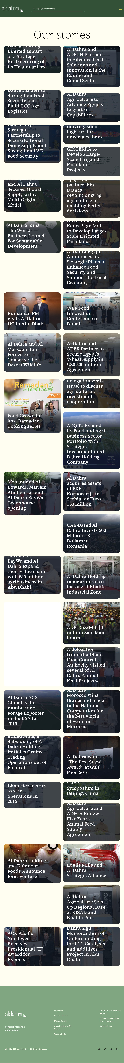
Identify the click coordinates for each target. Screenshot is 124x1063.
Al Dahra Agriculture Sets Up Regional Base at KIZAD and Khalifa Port (86, 907)
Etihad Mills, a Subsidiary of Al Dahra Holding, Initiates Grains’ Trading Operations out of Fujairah (27, 752)
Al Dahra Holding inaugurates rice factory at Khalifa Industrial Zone (86, 584)
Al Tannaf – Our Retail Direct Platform (109, 1019)
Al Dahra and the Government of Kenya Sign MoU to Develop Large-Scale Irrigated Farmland (86, 228)
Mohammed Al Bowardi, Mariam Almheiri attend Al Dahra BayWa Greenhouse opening (27, 495)
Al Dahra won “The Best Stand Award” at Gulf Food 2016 (84, 764)
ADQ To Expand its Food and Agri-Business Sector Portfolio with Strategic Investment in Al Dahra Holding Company (87, 443)
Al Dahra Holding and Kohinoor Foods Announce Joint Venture (27, 868)
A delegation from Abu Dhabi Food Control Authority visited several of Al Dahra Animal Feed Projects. (86, 665)
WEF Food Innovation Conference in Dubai (83, 316)
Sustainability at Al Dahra (62, 1027)
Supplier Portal (60, 1016)
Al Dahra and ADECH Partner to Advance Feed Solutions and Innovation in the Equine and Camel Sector (86, 65)
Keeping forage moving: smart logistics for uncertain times (85, 129)
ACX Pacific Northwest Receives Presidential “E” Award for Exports (25, 946)
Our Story (58, 1010)
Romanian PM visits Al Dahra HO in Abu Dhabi (26, 318)
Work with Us (60, 1034)
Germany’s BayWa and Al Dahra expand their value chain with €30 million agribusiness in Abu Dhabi (26, 571)
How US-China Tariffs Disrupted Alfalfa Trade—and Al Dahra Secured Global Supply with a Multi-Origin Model (27, 186)
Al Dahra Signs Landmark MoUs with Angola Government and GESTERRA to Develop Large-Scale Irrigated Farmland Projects (86, 149)
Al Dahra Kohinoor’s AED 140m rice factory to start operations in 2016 (27, 788)
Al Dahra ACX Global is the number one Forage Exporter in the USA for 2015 (26, 710)
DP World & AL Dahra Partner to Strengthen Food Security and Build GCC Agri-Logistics (26, 98)
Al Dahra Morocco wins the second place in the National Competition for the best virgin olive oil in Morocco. (85, 708)
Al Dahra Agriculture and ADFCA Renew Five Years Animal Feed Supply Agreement (84, 819)
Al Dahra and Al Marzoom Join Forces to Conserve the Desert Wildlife (25, 354)
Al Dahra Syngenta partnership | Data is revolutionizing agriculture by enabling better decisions (84, 192)
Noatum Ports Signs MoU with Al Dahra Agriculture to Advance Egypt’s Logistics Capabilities (85, 99)
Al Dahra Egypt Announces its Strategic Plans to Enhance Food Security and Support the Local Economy (86, 267)
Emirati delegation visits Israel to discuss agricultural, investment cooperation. (85, 388)
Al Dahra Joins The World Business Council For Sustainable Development (27, 235)
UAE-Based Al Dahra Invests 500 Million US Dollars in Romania (86, 535)
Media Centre (60, 1021)
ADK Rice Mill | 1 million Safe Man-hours (86, 632)
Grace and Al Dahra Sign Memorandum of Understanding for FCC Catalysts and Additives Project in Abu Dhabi (86, 941)
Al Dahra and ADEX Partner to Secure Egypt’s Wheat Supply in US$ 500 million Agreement (85, 356)
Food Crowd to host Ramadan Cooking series (24, 421)
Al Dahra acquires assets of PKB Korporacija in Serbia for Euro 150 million (84, 491)
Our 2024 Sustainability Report (110, 1012)
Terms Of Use (106, 1026)
